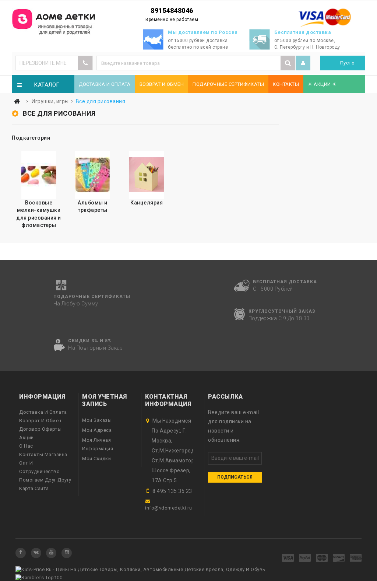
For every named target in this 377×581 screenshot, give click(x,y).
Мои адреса (97, 430)
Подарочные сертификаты (228, 84)
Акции (26, 437)
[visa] (288, 558)
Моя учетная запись (104, 400)
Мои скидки (96, 458)
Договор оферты (40, 429)
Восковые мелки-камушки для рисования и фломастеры (38, 214)
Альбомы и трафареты (93, 206)
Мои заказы (97, 420)
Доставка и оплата (105, 84)
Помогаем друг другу (45, 480)
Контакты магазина (43, 454)
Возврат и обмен (162, 84)
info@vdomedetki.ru (168, 508)
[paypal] (305, 558)
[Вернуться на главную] (17, 101)
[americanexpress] (356, 558)
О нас (26, 446)
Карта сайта (34, 488)
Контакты (286, 84)
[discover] (339, 558)
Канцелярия (146, 203)
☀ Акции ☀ (322, 84)
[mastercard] (322, 558)
